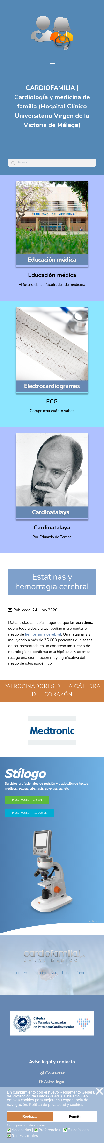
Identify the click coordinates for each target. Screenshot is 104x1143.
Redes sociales (24, 1136)
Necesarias (21, 1130)
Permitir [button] (75, 1116)
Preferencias (49, 1130)
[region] (52, 730)
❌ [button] (99, 1091)
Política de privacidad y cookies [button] (56, 1105)
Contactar (55, 1073)
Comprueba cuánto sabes (52, 411)
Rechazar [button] (30, 1116)
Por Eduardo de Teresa (52, 537)
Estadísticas (78, 1130)
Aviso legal (54, 1082)
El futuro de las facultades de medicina (52, 285)
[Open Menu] (52, 64)
